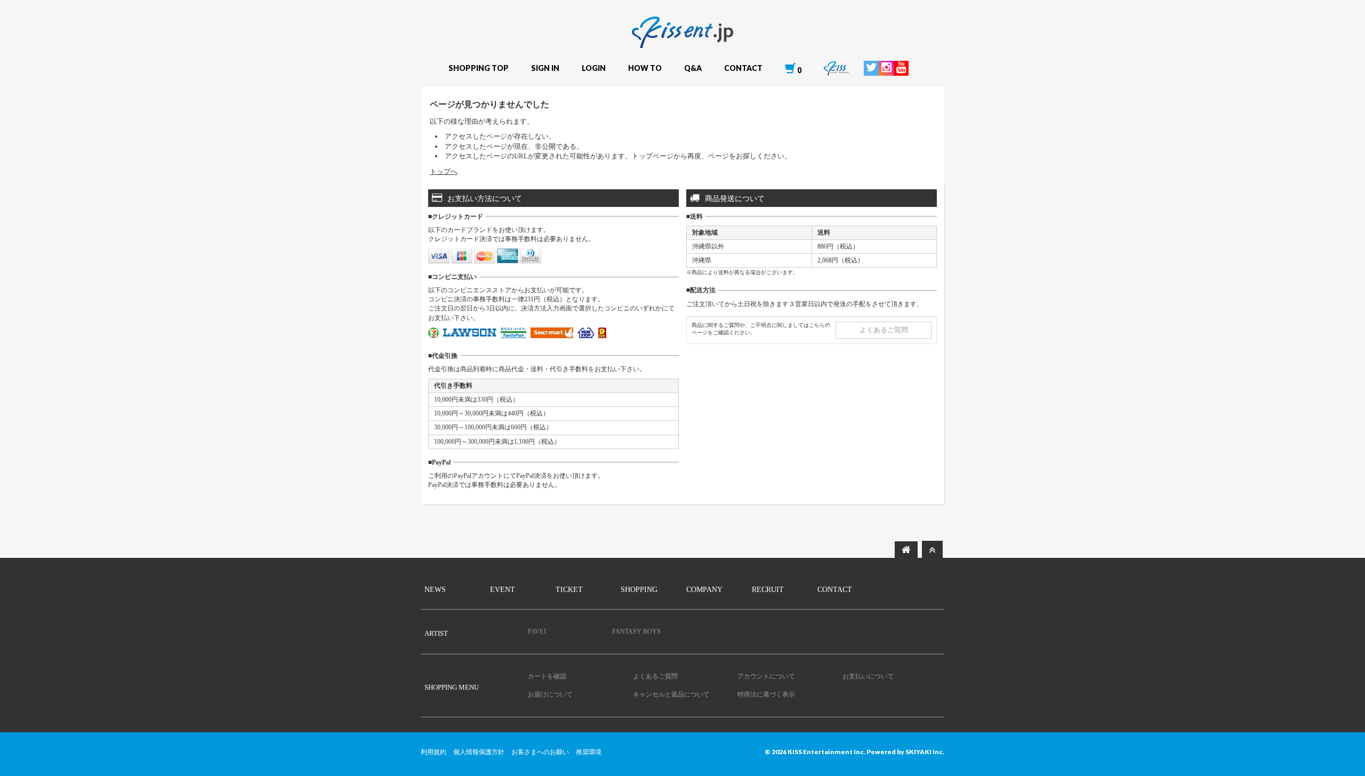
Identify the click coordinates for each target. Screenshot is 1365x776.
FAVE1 (537, 631)
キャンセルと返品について (671, 694)
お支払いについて (868, 676)
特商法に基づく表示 (766, 694)
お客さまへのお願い (540, 752)
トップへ (443, 171)
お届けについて (550, 694)
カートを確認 (547, 676)
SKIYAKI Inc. (924, 752)
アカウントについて (766, 676)
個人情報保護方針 (478, 752)
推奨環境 (588, 752)
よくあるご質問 (884, 330)
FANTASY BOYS (636, 631)
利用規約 (433, 752)
